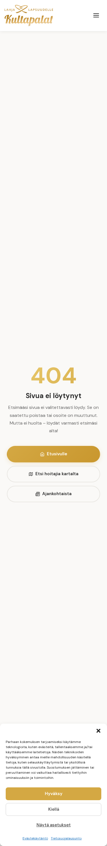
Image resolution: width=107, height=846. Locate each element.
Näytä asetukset (54, 825)
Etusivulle (57, 454)
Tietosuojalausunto (66, 838)
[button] (98, 731)
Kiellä (53, 809)
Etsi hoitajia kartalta (56, 474)
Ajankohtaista (57, 494)
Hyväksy (53, 793)
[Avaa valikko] (96, 15)
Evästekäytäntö (35, 838)
